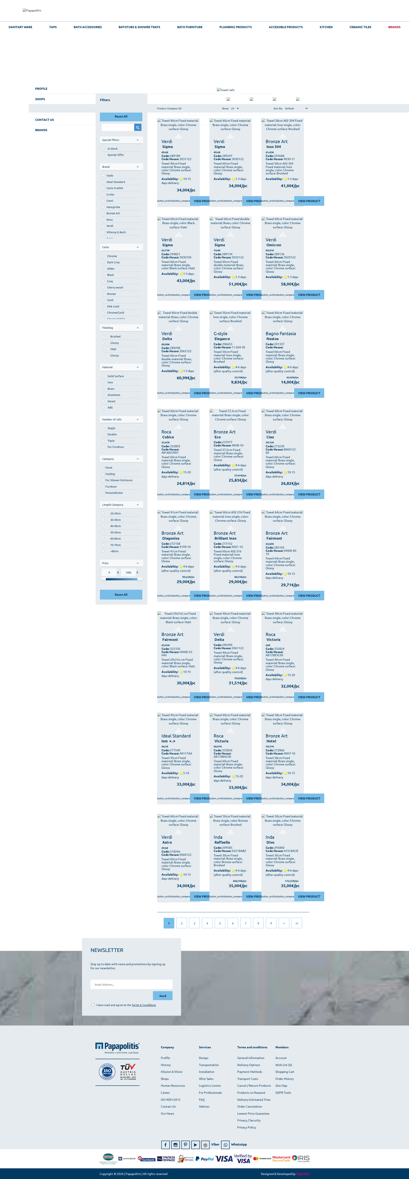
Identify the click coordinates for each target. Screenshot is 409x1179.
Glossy (114, 343)
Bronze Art (113, 213)
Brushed (115, 336)
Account (281, 1058)
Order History (284, 1079)
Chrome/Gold (115, 312)
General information (250, 1058)
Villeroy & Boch (116, 232)
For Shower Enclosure (118, 480)
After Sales (206, 1079)
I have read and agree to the (125, 1005)
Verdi (110, 225)
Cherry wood (115, 287)
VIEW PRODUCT (205, 201)
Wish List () (283, 1065)
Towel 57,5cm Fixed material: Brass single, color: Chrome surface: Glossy (228, 454)
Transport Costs (247, 1079)
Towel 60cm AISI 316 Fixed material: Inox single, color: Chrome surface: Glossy (228, 556)
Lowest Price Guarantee (253, 1113)
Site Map (281, 1085)
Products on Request (251, 1092)
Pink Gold (113, 306)
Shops (165, 1079)
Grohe (110, 194)
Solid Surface (116, 376)
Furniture (111, 486)
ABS (110, 407)
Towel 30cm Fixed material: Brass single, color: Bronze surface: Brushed (228, 860)
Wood (111, 401)
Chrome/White (116, 319)
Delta (167, 338)
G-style (221, 333)
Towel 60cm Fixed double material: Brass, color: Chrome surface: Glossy (229, 266)
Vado (110, 175)
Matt (113, 349)
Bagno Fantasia (281, 333)
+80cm (114, 551)
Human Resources (173, 1085)
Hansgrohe (113, 207)
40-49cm (115, 526)
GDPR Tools (283, 1092)
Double (112, 434)
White (110, 268)
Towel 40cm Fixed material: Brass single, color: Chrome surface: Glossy (176, 168)
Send (162, 996)
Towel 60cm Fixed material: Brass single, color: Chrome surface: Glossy (228, 168)
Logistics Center (210, 1085)
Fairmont (274, 538)
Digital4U (302, 1174)
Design (203, 1058)
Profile (165, 1058)
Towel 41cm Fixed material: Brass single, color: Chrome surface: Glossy (176, 556)
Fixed (108, 467)
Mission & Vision (172, 1071)
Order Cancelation (249, 1106)
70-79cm (115, 545)
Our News (167, 1113)
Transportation (209, 1065)
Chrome (112, 256)
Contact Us (168, 1106)
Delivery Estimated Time (254, 1099)
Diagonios (170, 538)
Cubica (168, 437)
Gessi (110, 200)
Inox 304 (273, 146)
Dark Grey (113, 262)
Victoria (273, 639)
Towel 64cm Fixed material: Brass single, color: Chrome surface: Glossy (280, 563)
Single (111, 428)
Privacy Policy (246, 1127)
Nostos (272, 338)
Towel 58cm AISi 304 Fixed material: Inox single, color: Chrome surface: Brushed (280, 168)
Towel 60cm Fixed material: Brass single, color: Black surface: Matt (178, 265)
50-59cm (115, 532)
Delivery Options (248, 1065)
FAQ (202, 1099)
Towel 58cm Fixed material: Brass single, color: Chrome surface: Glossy (280, 762)
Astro (167, 842)
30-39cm (115, 519)
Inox (110, 382)
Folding (110, 474)
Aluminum (114, 395)
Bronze (111, 293)
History (166, 1065)
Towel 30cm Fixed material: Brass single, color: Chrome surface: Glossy (280, 860)
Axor (110, 238)
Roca (110, 219)
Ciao (270, 437)
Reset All (121, 116)
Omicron (273, 245)
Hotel (271, 741)
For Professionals (210, 1092)
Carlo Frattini (115, 188)
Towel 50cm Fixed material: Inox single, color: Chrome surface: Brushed (228, 356)
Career (165, 1092)
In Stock (113, 148)
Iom (164, 741)
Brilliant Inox (225, 538)
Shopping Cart (284, 1071)
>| (296, 923)
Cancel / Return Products (254, 1085)
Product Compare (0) (169, 108)
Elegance (222, 338)
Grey (110, 281)
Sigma (167, 146)
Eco (218, 437)
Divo (270, 842)
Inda (218, 837)
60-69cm (115, 538)
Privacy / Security (249, 1120)
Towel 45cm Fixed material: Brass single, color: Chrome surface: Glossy (176, 762)
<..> (172, 741)
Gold (110, 300)
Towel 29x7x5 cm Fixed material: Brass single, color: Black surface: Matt (178, 663)
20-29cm (115, 513)
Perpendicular (114, 492)
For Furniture (116, 447)
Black (110, 275)
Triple (111, 440)
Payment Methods (249, 1071)
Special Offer (116, 154)
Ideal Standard (116, 182)
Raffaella (222, 842)
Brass (111, 388)
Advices (204, 1106)
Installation (206, 1071)
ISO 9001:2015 (170, 1099)
